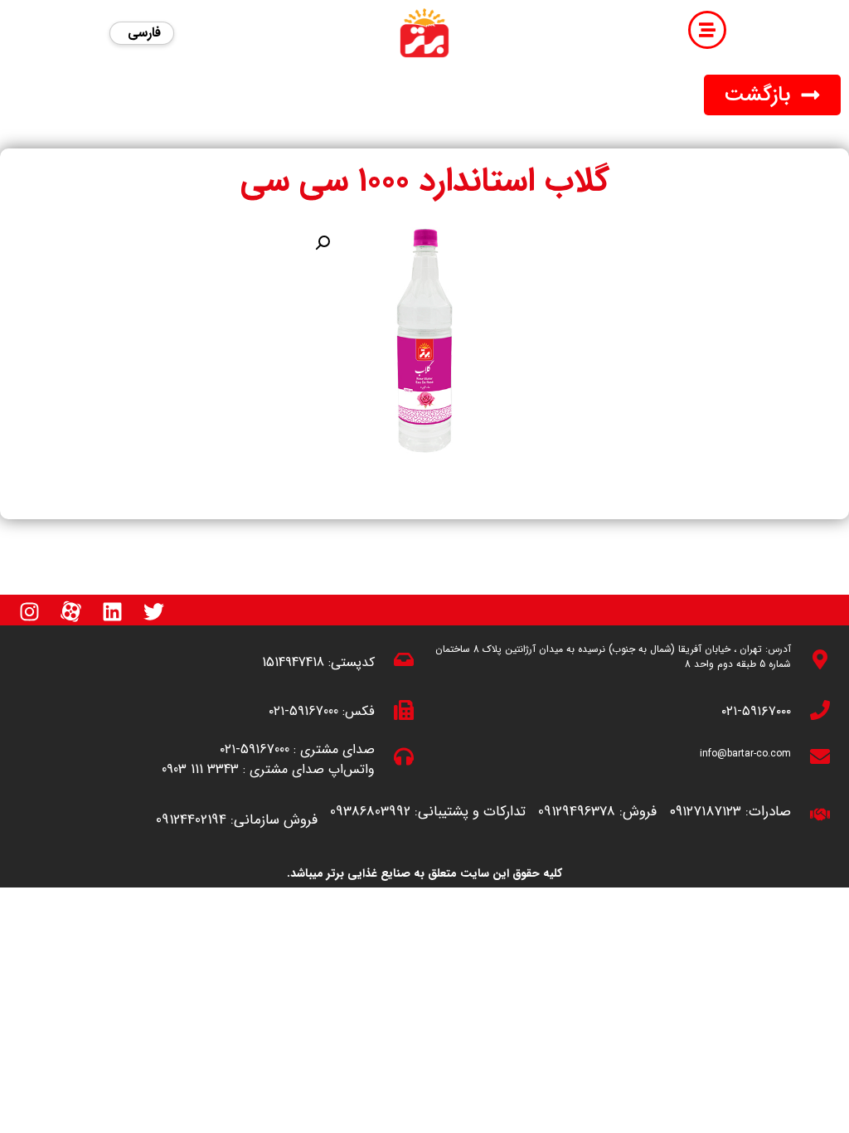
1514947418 (293, 662)
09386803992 (370, 811)
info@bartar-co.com (745, 753)
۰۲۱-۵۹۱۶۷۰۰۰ (756, 711)
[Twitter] (153, 611)
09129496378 (576, 811)
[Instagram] (29, 611)
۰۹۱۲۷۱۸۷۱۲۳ (705, 811)
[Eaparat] (70, 611)
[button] (772, 95)
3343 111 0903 (200, 769)
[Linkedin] (112, 611)
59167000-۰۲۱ (303, 711)
